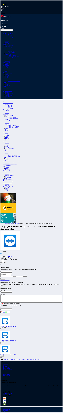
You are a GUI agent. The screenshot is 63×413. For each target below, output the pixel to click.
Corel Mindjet (8, 165)
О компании (5, 364)
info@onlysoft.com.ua (7, 393)
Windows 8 (10, 36)
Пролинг (7, 146)
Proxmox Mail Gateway (12, 80)
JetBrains (7, 174)
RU (5, 3)
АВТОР (7, 184)
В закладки (2, 263)
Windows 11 (10, 38)
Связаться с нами (6, 409)
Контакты (2, 13)
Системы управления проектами (10, 164)
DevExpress (7, 176)
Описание (2, 280)
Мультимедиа (6, 135)
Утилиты (5, 157)
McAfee (7, 150)
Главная (6, 223)
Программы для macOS (8, 181)
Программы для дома (7, 179)
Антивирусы (5, 114)
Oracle (6, 153)
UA (5, 4)
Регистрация (6, 6)
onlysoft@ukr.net (6, 394)
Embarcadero (8, 177)
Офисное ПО (5, 109)
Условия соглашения (7, 369)
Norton (6, 128)
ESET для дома (11, 51)
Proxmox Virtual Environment (14, 81)
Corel (6, 134)
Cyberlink (7, 138)
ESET (6, 119)
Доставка (5, 366)
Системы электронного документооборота (12, 161)
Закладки (5, 376)
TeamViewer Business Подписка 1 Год (8, 326)
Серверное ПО (6, 147)
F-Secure (7, 123)
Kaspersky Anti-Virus (12, 55)
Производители (6, 410)
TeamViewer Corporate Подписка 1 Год (8, 354)
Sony (6, 140)
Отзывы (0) (7, 280)
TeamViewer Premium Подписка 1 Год (8, 340)
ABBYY (7, 110)
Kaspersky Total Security (13, 57)
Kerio (6, 149)
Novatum (7, 163)
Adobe (6, 111)
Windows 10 (10, 37)
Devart (6, 178)
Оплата (4, 365)
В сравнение (3, 264)
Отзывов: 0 (6, 259)
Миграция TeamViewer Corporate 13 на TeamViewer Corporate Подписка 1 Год (20, 359)
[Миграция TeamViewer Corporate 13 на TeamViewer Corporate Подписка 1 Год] (10, 250)
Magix (6, 139)
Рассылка (5, 377)
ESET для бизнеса (11, 52)
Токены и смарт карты (7, 183)
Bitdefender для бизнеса (13, 48)
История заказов (6, 375)
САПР (4, 166)
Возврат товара (6, 367)
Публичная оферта (7, 368)
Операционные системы (8, 103)
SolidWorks (7, 169)
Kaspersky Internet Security (13, 56)
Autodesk (7, 167)
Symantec (7, 129)
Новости (2, 8)
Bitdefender (7, 116)
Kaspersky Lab (8, 124)
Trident (6, 145)
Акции (1, 7)
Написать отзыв (13, 259)
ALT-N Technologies (9, 115)
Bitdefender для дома (12, 47)
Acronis (6, 159)
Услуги (1, 11)
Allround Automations (9, 175)
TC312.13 (39, 359)
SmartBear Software (9, 173)
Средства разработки (7, 170)
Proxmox (7, 154)
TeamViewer (7, 160)
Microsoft (7, 104)
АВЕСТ (7, 185)
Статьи (1, 9)
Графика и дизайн (6, 131)
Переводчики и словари (8, 141)
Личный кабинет (6, 374)
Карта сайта (5, 411)
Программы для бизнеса (8, 180)
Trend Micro (7, 130)
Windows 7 (10, 35)
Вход (2, 6)
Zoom (6, 158)
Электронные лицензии (8, 186)
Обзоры (2, 10)
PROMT (7, 144)
